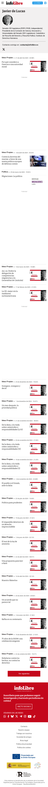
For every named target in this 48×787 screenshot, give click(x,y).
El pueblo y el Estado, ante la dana (11, 484)
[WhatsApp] (4, 717)
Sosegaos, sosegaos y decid (11, 387)
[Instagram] (25, 717)
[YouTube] (29, 717)
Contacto (24, 726)
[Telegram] (21, 717)
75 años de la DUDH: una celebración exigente (12, 640)
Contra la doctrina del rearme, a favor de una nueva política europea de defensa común (12, 160)
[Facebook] (8, 717)
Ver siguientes (24, 674)
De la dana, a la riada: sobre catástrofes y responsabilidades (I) (11, 466)
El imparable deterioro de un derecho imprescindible (13, 524)
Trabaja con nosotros (24, 733)
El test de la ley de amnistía (9, 542)
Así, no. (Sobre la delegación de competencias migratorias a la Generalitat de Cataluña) (12, 275)
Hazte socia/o (24, 706)
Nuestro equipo (24, 730)
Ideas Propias (7, 58)
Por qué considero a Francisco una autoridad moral (12, 64)
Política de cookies (24, 747)
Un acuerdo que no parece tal (10, 601)
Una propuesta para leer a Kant (12, 562)
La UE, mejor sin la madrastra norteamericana (10, 293)
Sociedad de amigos (24, 737)
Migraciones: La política (12, 176)
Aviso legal (24, 740)
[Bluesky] (12, 717)
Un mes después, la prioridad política (10, 406)
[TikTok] (34, 717)
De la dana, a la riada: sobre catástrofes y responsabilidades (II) (11, 446)
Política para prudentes (12, 502)
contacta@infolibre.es (29, 45)
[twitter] (3, 49)
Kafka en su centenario (12, 619)
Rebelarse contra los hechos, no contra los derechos (11, 660)
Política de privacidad (24, 744)
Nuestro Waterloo (9, 580)
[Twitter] (16, 717)
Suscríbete (37, 3)
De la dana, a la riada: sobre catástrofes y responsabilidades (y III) (12, 427)
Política (5, 172)
